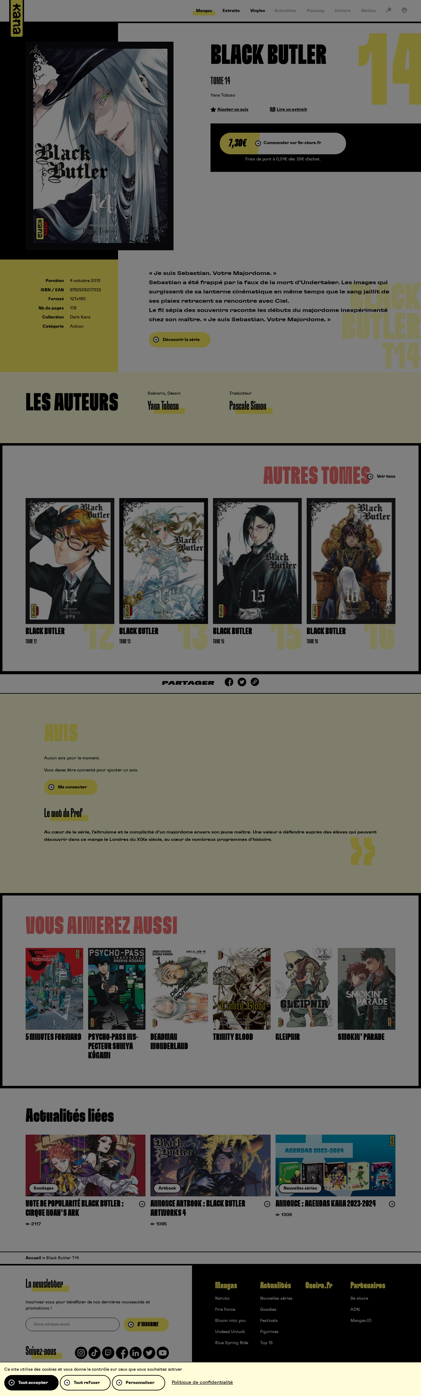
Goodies (268, 1309)
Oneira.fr (318, 1285)
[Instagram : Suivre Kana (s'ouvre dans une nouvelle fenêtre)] (81, 1355)
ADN (355, 1309)
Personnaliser (140, 1383)
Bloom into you (230, 1321)
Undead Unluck (230, 1332)
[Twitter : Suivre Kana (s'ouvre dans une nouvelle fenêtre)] (149, 1355)
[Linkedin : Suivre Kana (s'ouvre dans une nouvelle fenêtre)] (135, 1355)
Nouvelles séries (276, 1298)
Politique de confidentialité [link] (202, 1382)
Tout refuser (87, 1383)
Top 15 (266, 1343)
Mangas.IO (360, 1321)
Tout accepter (33, 1383)
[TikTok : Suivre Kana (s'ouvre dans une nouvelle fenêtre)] (94, 1355)
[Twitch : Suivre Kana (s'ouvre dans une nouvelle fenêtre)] (108, 1355)
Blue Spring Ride (231, 1343)
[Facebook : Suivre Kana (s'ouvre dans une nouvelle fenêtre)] (122, 1355)
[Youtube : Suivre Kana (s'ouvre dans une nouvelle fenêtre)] (163, 1355)
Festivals (269, 1321)
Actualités (275, 1285)
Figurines (269, 1332)
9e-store (359, 1298)
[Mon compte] (404, 11)
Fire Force (225, 1309)
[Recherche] (388, 11)
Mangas (226, 1285)
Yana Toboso (223, 95)
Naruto (222, 1298)
